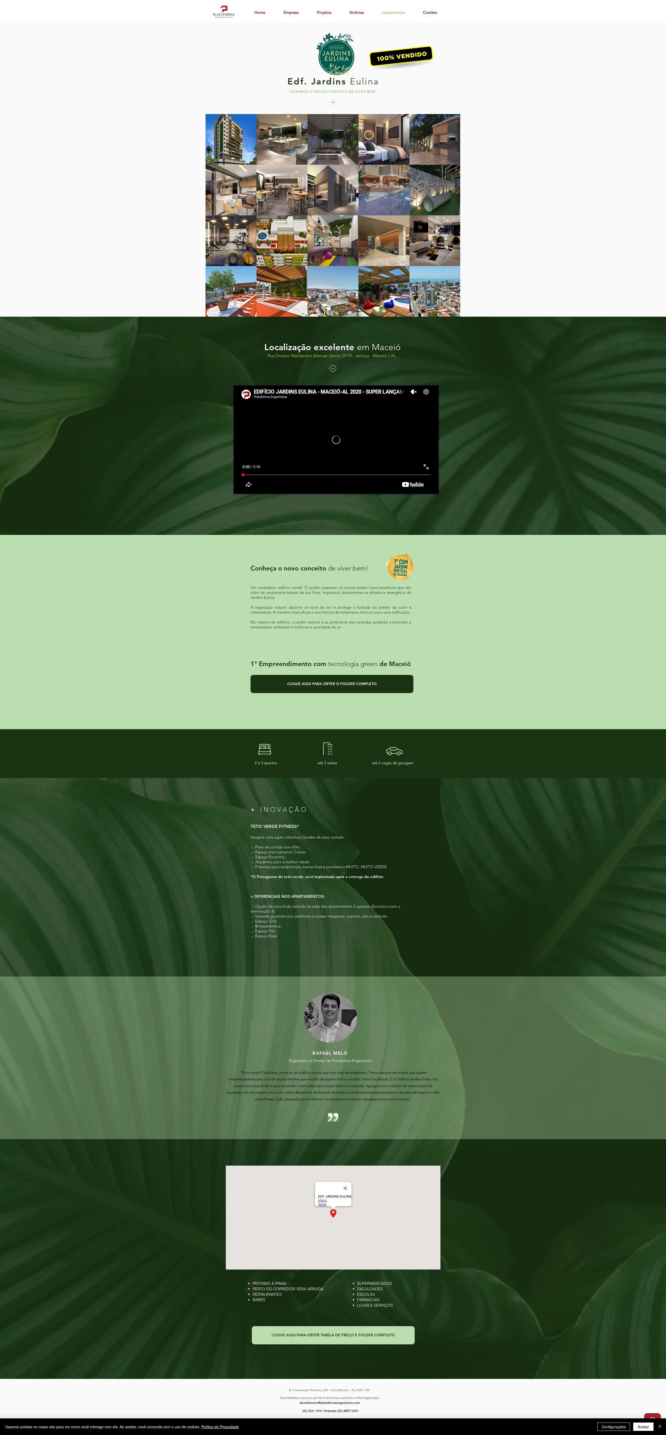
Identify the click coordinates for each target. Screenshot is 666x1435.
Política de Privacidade (220, 1426)
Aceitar (643, 1426)
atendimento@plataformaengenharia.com (329, 1402)
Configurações (614, 1426)
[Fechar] (660, 1427)
